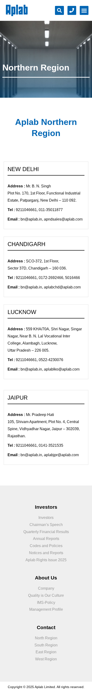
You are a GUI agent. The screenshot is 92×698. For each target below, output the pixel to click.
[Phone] (71, 10)
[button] (84, 10)
